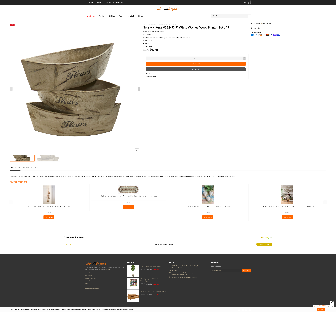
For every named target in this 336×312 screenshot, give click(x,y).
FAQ (86, 283)
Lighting (112, 16)
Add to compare (151, 74)
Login (109, 2)
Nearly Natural (147, 31)
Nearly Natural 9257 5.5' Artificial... (150, 266)
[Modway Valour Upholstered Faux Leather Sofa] (133, 296)
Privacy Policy (89, 286)
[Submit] (249, 16)
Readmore (107, 269)
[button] (11, 89)
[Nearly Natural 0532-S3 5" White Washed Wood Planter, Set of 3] (75, 89)
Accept (321, 309)
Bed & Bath (130, 16)
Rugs (120, 16)
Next (325, 202)
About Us (87, 273)
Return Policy (88, 275)
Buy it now (195, 69)
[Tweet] (255, 28)
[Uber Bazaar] (168, 8)
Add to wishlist (151, 76)
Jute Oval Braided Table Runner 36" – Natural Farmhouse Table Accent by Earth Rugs (128, 196)
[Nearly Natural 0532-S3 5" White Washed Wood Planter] (47, 158)
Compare (90, 2)
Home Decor (90, 16)
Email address (216, 270)
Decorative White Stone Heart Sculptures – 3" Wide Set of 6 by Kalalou (208, 206)
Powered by (264, 237)
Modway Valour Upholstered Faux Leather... (153, 291)
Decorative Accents (159, 31)
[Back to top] (332, 307)
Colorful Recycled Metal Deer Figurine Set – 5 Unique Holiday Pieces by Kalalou (287, 206)
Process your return (90, 278)
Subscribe (246, 270)
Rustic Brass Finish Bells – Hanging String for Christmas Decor (49, 206)
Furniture (102, 16)
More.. (140, 16)
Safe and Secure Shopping (92, 288)
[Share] (251, 28)
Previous (11, 202)
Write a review (264, 244)
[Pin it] (259, 28)
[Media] (137, 150)
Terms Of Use (89, 280)
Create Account (119, 2)
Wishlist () (100, 2)
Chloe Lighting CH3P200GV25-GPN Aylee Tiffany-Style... (153, 280)
